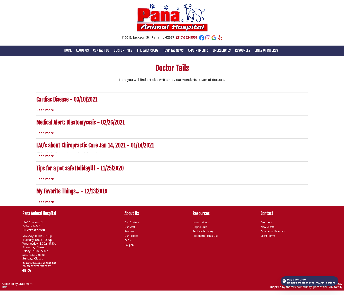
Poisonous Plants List (205, 235)
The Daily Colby (147, 50)
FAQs (128, 240)
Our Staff (130, 226)
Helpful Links (200, 226)
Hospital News (173, 50)
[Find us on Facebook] (24, 270)
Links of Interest (267, 50)
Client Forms (268, 235)
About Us (82, 50)
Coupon (129, 245)
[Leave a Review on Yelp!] (220, 37)
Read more (45, 110)
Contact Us (101, 50)
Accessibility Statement (17, 284)
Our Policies (131, 235)
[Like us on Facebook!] (201, 37)
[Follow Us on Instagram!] (208, 37)
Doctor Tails (123, 50)
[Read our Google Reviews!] (214, 37)
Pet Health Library (203, 231)
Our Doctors (132, 222)
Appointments (198, 50)
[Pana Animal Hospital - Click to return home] (172, 17)
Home (68, 50)
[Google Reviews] (29, 270)
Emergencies (222, 50)
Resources (242, 50)
